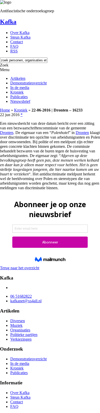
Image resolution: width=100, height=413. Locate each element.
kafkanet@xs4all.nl (26, 301)
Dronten (6, 132)
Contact (16, 42)
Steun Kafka (20, 37)
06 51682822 (21, 296)
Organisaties (20, 330)
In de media (19, 87)
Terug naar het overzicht (19, 268)
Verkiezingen (21, 339)
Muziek (16, 325)
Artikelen (17, 78)
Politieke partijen (23, 334)
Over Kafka (19, 32)
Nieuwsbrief (20, 101)
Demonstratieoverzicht (28, 83)
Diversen (17, 321)
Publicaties (19, 97)
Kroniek (17, 92)
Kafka (8, 21)
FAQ (14, 46)
